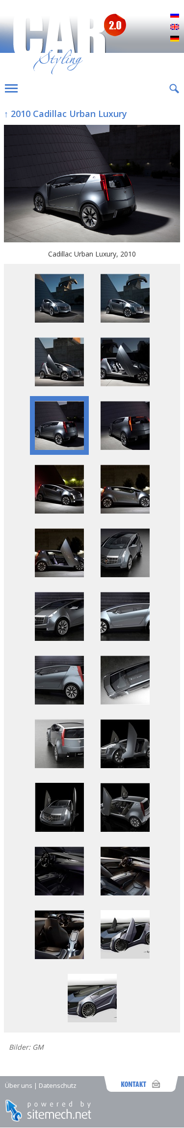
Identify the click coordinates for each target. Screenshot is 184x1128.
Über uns (18, 1085)
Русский (174, 15)
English (174, 27)
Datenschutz (58, 1085)
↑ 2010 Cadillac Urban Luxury (65, 113)
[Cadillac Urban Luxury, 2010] (92, 184)
